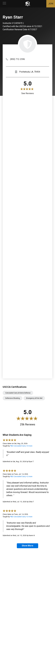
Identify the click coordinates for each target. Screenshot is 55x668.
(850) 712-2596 (17, 59)
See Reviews (27, 93)
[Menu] (4, 3)
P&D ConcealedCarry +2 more (21, 476)
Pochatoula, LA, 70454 (29, 71)
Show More (27, 545)
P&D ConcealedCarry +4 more (21, 446)
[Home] (27, 3)
